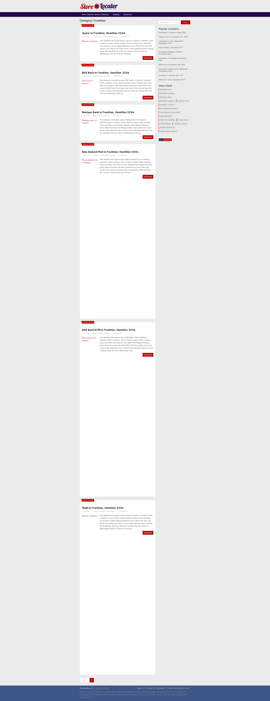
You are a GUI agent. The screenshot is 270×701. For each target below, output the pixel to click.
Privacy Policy (172, 688)
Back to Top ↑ (184, 688)
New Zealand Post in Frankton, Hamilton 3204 (110, 152)
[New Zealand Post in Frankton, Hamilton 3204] (90, 237)
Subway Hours (183, 120)
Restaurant (128, 14)
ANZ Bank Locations (167, 93)
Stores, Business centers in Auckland (95, 14)
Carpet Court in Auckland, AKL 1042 (173, 37)
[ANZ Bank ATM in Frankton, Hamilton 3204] (90, 415)
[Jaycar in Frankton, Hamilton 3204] (90, 47)
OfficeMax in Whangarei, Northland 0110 (173, 59)
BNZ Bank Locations (167, 101)
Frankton (104, 36)
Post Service (111, 155)
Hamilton (111, 36)
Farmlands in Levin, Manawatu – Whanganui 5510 (171, 42)
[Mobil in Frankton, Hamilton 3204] (90, 593)
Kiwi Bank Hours (182, 101)
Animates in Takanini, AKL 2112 (171, 75)
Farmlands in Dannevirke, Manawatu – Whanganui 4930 (174, 70)
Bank (94, 76)
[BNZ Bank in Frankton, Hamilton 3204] (90, 87)
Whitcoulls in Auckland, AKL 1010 (172, 65)
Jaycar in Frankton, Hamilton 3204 (103, 33)
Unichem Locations (180, 124)
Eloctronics (96, 36)
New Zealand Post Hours (168, 108)
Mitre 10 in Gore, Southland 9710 (172, 80)
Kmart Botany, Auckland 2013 (170, 47)
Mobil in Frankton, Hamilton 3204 (103, 508)
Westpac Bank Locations (168, 131)
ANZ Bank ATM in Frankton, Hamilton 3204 (109, 330)
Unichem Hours (165, 124)
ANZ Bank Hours (165, 89)
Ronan (88, 36)
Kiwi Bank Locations (167, 105)
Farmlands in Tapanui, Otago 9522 (172, 32)
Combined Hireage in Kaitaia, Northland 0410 (170, 53)
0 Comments (126, 36)
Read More (148, 58)
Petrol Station (111, 511)
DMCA (161, 140)
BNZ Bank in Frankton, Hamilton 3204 (105, 73)
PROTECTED (167, 140)
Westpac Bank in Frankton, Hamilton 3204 (108, 112)
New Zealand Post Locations (170, 112)
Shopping (116, 14)
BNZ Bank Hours (165, 97)
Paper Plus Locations (167, 120)
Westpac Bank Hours (167, 127)
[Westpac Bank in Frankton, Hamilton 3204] (90, 127)
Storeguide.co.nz (86, 688)
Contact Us (150, 688)
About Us (141, 688)
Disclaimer (161, 688)
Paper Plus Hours (166, 116)
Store (116, 36)
